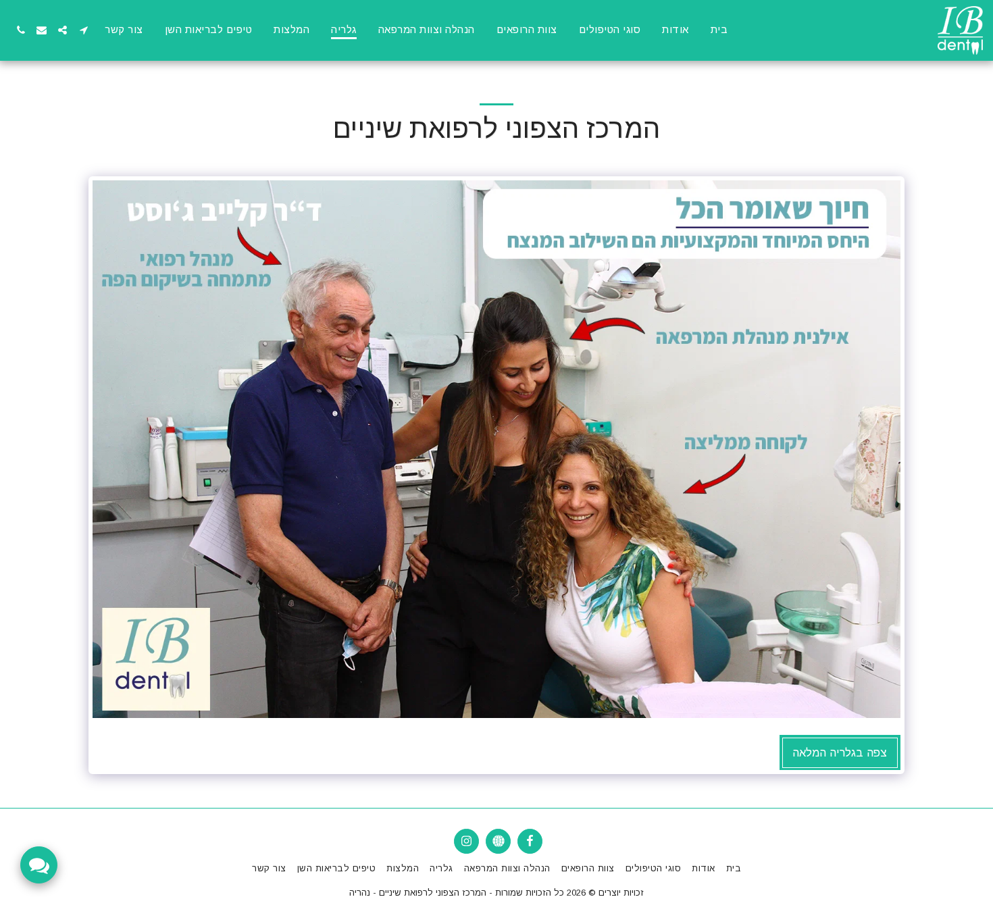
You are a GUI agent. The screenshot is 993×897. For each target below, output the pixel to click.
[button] (83, 30)
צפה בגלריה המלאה (839, 752)
